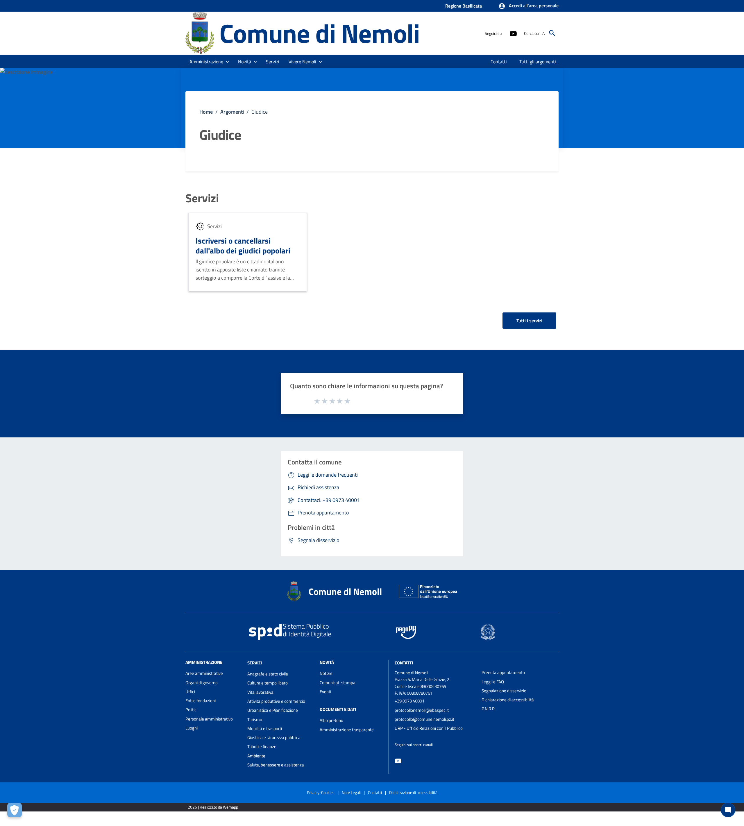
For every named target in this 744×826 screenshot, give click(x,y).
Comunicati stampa (337, 682)
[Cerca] (552, 33)
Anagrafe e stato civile (267, 674)
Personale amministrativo (209, 719)
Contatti (404, 662)
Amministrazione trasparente (347, 729)
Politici (191, 709)
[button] (528, 6)
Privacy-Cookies (321, 792)
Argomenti (232, 112)
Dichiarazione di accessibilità (508, 699)
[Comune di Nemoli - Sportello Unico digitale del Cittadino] (199, 33)
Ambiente (256, 755)
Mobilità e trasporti (264, 728)
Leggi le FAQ (493, 681)
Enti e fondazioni (200, 700)
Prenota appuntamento (503, 672)
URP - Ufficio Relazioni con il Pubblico (429, 728)
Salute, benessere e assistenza (275, 764)
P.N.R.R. (489, 708)
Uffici (190, 691)
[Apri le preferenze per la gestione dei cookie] (14, 810)
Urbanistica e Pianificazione (272, 710)
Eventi (325, 691)
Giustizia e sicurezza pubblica (274, 737)
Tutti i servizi (529, 320)
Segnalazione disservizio (504, 690)
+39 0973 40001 (409, 701)
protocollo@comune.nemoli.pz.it (424, 719)
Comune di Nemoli (319, 33)
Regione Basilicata (463, 5)
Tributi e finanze (261, 746)
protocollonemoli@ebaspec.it (422, 710)
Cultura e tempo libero (267, 683)
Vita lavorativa (260, 692)
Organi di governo (201, 682)
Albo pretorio (331, 720)
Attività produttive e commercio (276, 701)
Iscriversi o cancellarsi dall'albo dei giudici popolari (243, 245)
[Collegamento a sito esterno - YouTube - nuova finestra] (512, 33)
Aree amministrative (204, 673)
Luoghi (191, 728)
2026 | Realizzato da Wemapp (213, 807)
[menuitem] (499, 61)
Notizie (326, 673)
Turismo (254, 719)
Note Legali (351, 792)
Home (206, 112)
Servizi (202, 198)
